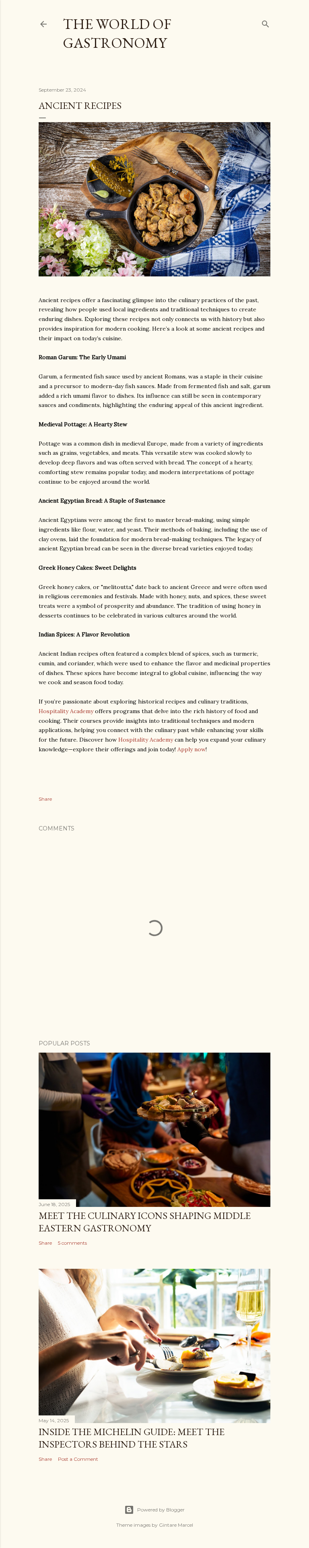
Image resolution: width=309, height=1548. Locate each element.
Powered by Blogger (161, 1510)
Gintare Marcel (176, 1525)
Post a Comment (78, 1459)
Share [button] (45, 799)
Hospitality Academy (66, 711)
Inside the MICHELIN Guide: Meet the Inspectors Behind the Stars (132, 1437)
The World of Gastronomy (117, 33)
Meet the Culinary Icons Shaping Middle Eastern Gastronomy (145, 1221)
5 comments (72, 1243)
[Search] (265, 22)
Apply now (191, 749)
